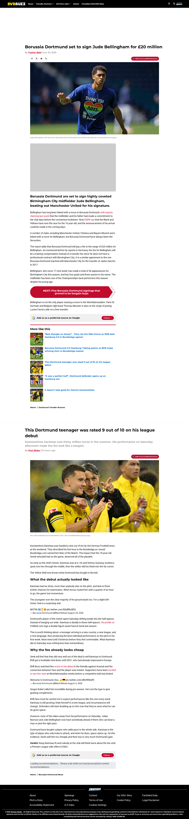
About (76, 4)
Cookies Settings (97, 805)
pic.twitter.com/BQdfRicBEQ (61, 609)
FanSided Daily (150, 795)
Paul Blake (34, 450)
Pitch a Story (36, 800)
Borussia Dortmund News (51, 774)
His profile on (107, 622)
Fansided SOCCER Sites (93, 4)
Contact (93, 795)
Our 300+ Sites (124, 795)
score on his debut (63, 666)
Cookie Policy (124, 800)
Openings (69, 795)
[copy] (46, 58)
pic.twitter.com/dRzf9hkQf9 (80, 680)
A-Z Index (69, 805)
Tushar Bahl (34, 52)
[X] (174, 4)
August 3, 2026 (75, 683)
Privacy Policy (71, 800)
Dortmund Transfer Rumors (52, 407)
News (30, 4)
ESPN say (89, 219)
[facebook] (169, 4)
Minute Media (16, 812)
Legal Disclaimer (150, 800)
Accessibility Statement (42, 805)
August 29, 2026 (75, 612)
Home (33, 407)
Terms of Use (96, 800)
